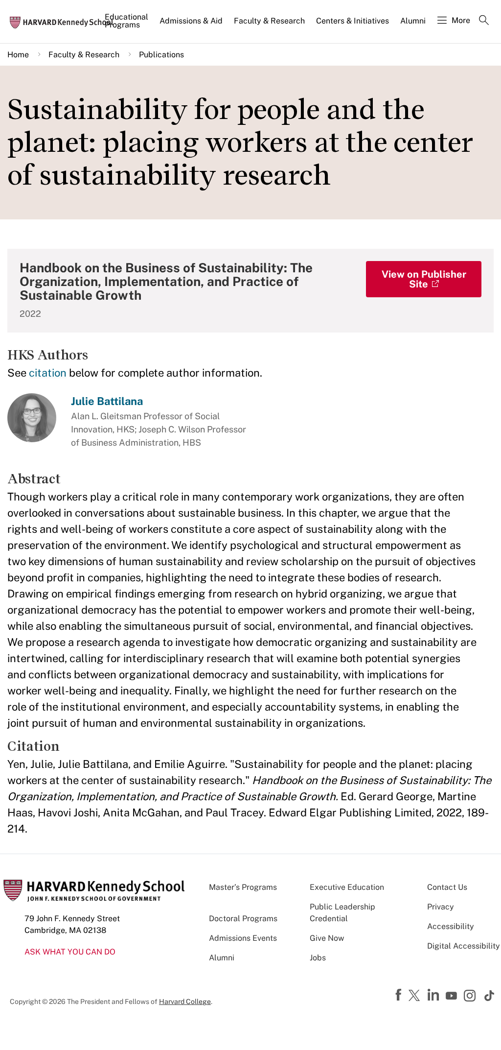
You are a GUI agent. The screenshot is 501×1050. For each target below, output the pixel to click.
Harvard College (185, 1001)
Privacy (440, 906)
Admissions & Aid (191, 20)
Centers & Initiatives (352, 20)
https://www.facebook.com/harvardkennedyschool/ (399, 995)
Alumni (413, 20)
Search (484, 21)
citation (48, 372)
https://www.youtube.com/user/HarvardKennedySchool (452, 996)
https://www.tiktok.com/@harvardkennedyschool (489, 995)
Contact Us (447, 887)
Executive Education (347, 887)
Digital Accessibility (463, 946)
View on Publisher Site (424, 279)
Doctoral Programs (243, 918)
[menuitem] (127, 25)
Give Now (327, 938)
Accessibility (450, 926)
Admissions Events (243, 938)
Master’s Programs (243, 887)
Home (18, 54)
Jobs (318, 957)
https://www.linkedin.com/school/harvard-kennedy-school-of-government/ (434, 995)
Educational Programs (126, 20)
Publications (161, 54)
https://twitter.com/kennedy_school (416, 996)
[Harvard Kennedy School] (64, 22)
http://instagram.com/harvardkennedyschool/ (471, 996)
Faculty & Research (269, 20)
